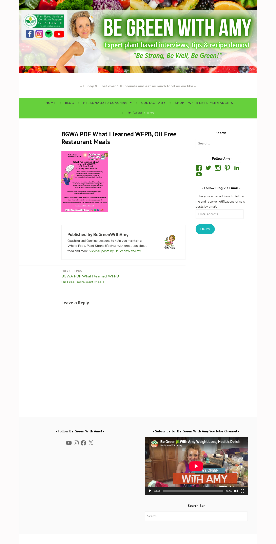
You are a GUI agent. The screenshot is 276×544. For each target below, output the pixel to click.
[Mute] (236, 491)
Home (51, 103)
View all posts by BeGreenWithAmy (115, 251)
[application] (196, 466)
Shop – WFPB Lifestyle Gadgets (204, 103)
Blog (69, 103)
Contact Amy (153, 103)
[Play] (150, 491)
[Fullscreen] (242, 491)
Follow (205, 229)
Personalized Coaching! (106, 103)
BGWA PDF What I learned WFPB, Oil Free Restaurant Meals (90, 277)
